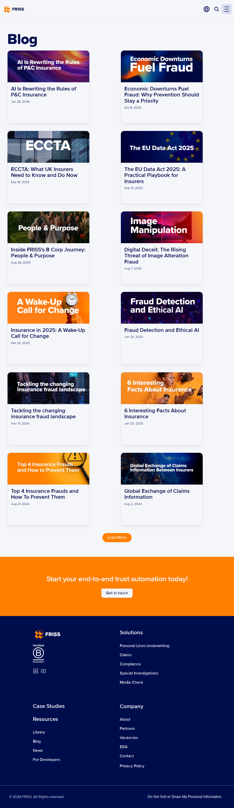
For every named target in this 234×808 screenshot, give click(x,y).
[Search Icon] (217, 9)
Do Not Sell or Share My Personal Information (184, 797)
